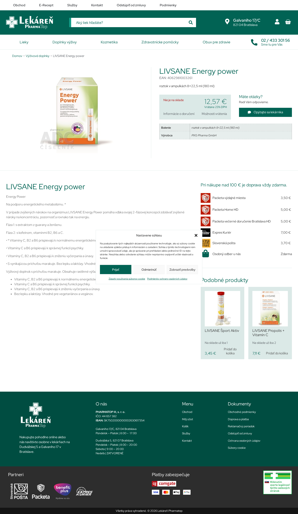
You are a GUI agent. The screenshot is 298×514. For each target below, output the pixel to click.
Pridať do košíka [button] (230, 351)
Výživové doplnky (37, 56)
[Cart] (288, 22)
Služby (186, 433)
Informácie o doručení (178, 114)
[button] (196, 235)
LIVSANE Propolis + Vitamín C (268, 332)
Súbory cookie (237, 448)
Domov (17, 56)
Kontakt (187, 440)
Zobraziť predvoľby (182, 269)
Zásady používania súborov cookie (127, 278)
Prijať (115, 269)
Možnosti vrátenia (214, 114)
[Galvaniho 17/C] (227, 21)
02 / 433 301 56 (275, 40)
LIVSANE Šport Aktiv (222, 330)
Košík (185, 426)
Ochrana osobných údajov (244, 440)
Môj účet (187, 419)
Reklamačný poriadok (241, 426)
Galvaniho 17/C (246, 20)
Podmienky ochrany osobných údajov (167, 278)
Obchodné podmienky (242, 412)
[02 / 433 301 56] (254, 41)
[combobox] (128, 22)
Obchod (187, 412)
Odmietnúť (149, 269)
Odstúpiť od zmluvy (240, 433)
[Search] (190, 22)
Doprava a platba (238, 419)
